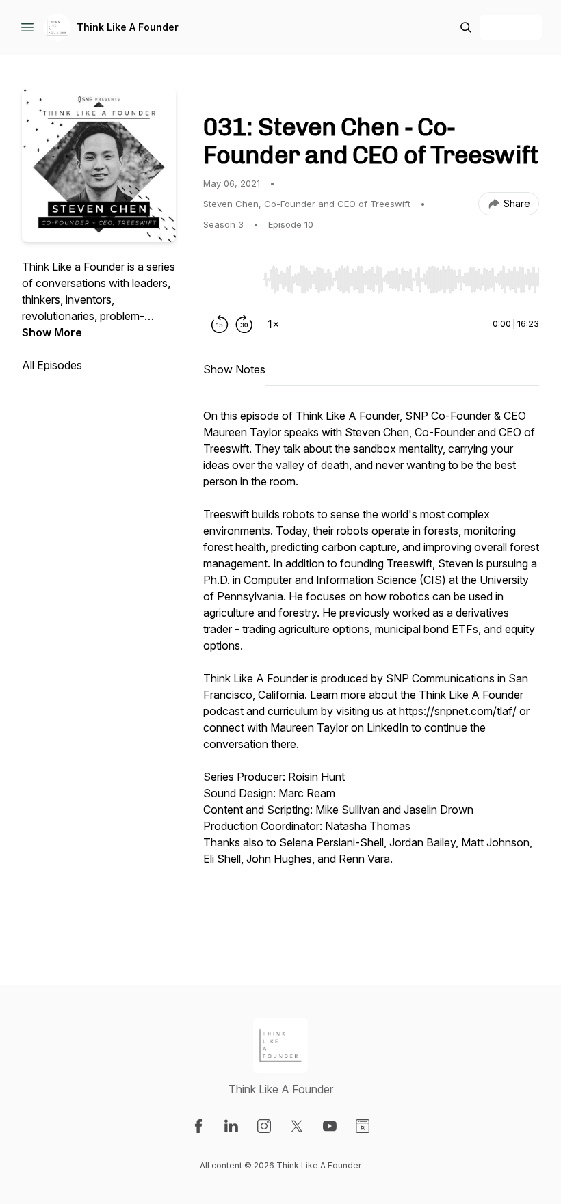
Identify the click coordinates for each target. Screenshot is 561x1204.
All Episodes (52, 365)
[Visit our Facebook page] (198, 1126)
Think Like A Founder (128, 27)
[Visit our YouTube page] (330, 1126)
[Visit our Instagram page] (264, 1126)
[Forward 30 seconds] (244, 324)
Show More (52, 332)
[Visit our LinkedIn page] (231, 1126)
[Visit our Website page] (362, 1126)
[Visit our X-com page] (297, 1126)
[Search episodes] (465, 27)
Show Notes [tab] (234, 369)
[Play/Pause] (230, 279)
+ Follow (511, 27)
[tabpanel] (371, 668)
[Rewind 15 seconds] (219, 324)
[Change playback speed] (273, 324)
